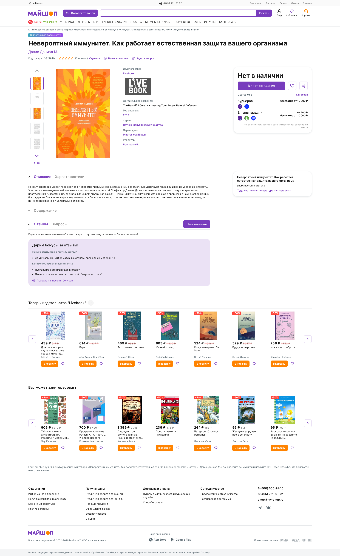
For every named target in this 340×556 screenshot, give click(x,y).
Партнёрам (255, 3)
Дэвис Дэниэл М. (43, 52)
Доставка (270, 3)
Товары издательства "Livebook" (57, 303)
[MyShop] (40, 534)
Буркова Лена (126, 357)
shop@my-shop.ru (271, 499)
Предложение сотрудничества (219, 493)
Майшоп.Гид (50, 21)
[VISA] (295, 540)
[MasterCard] (304, 540)
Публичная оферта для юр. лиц (104, 498)
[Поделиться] (303, 86)
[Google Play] (181, 540)
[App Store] (157, 540)
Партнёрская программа (215, 498)
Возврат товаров (96, 513)
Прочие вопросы (38, 508)
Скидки (295, 3)
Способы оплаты (153, 502)
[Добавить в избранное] (292, 86)
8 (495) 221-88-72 (172, 3)
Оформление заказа (98, 508)
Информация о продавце (43, 493)
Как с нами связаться (41, 503)
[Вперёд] (308, 339)
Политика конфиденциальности (47, 498)
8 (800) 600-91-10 (271, 488)
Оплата (283, 3)
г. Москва (302, 94)
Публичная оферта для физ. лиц (105, 493)
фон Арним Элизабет (91, 357)
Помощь (307, 3)
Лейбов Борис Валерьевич (164, 357)
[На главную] (42, 13)
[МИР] (284, 540)
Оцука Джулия (202, 357)
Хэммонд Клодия (281, 357)
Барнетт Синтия (50, 357)
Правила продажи (97, 503)
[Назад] (32, 339)
